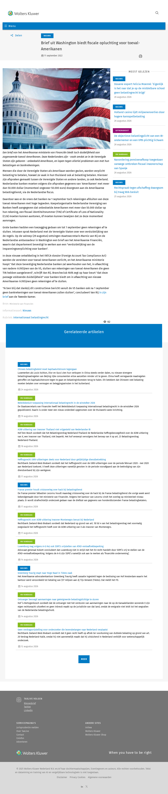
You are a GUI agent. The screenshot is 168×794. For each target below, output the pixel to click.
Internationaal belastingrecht (31, 317)
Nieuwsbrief (30, 703)
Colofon (20, 738)
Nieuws (27, 310)
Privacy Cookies (77, 777)
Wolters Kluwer (92, 731)
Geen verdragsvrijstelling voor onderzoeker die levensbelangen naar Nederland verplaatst (63, 629)
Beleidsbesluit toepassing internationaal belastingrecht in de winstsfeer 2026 (56, 403)
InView (88, 727)
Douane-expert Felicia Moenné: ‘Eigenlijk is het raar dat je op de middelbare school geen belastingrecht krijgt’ (139, 88)
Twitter (27, 707)
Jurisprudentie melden (27, 727)
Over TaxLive (22, 731)
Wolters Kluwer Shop (95, 735)
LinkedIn (28, 710)
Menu (12, 26)
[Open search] (157, 13)
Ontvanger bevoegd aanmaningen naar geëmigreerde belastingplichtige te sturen (58, 599)
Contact (20, 735)
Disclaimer (62, 777)
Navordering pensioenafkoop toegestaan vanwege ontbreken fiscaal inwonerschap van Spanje (138, 164)
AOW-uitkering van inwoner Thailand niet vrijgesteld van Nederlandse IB (54, 429)
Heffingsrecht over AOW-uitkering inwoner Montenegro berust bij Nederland (56, 520)
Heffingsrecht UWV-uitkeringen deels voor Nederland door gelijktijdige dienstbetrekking (62, 459)
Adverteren (21, 742)
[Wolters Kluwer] (23, 13)
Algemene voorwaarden (99, 777)
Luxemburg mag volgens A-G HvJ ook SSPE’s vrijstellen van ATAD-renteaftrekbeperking (61, 546)
